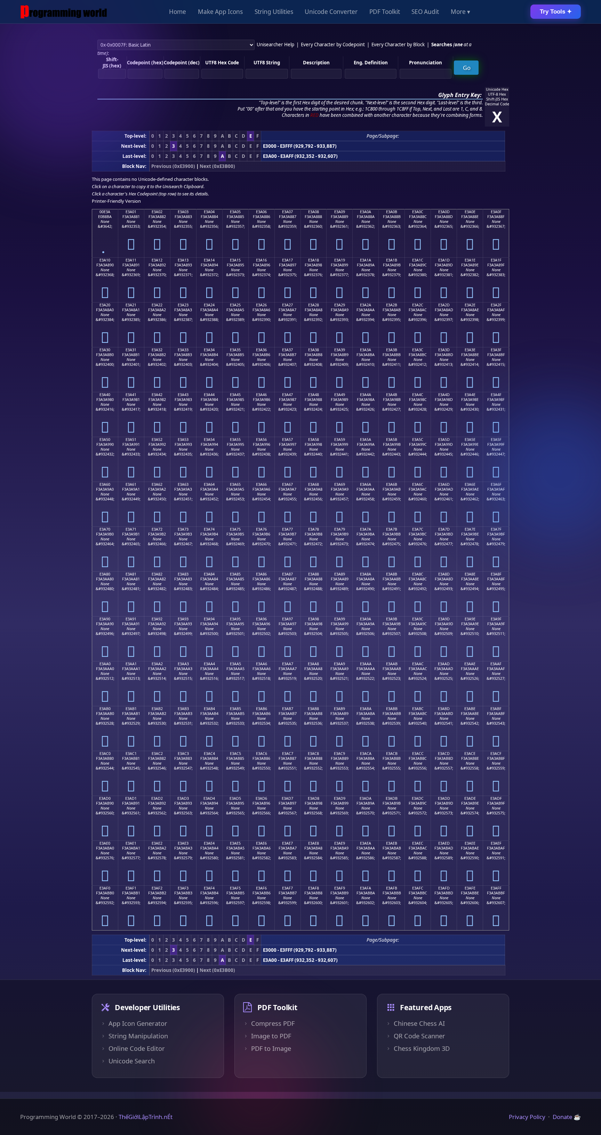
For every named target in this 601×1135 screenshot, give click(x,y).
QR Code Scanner (419, 1036)
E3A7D (444, 529)
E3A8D (444, 574)
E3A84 (209, 574)
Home (177, 12)
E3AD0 (105, 798)
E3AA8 (313, 663)
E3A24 (209, 305)
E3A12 (157, 260)
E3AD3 (183, 798)
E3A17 (287, 260)
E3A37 (287, 349)
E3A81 (131, 574)
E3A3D (444, 349)
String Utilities (274, 12)
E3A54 (209, 439)
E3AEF (496, 843)
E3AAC (418, 663)
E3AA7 (287, 663)
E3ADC (418, 798)
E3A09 (339, 211)
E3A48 (313, 394)
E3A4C (417, 394)
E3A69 (339, 484)
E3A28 (313, 305)
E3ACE (469, 753)
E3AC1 (131, 753)
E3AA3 (183, 663)
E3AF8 (313, 888)
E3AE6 (261, 843)
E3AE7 (287, 843)
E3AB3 (183, 708)
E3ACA (365, 753)
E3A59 (339, 439)
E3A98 (313, 619)
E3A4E (470, 394)
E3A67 (287, 484)
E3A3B (391, 349)
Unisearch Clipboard (182, 186)
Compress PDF (273, 1023)
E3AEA (365, 843)
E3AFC (417, 888)
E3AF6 (261, 888)
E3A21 (131, 305)
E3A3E (470, 349)
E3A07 (287, 211)
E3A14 (209, 260)
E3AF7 (287, 888)
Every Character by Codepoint (333, 44)
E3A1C (417, 260)
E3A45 (235, 394)
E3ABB (392, 708)
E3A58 (313, 439)
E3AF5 (235, 888)
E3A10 (104, 260)
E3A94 (209, 619)
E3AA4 (209, 663)
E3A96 (261, 619)
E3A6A (365, 484)
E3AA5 (235, 663)
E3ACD (444, 753)
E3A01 (131, 211)
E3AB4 (209, 708)
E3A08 (313, 211)
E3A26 (261, 305)
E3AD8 (313, 798)
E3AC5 (235, 753)
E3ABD (444, 708)
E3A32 (157, 349)
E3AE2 (157, 843)
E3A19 (339, 260)
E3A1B (391, 260)
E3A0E (470, 211)
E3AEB (391, 843)
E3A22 (157, 305)
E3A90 (104, 619)
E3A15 (235, 260)
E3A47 (287, 394)
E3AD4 (209, 798)
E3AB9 (339, 708)
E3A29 (339, 305)
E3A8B (391, 574)
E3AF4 (209, 888)
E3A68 (313, 484)
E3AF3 (183, 888)
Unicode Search (132, 1061)
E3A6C (417, 484)
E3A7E (470, 529)
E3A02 (157, 211)
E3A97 (287, 619)
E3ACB (392, 753)
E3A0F (496, 211)
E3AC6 (261, 753)
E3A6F (496, 484)
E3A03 (183, 211)
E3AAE (469, 663)
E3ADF (496, 798)
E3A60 (104, 484)
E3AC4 (209, 753)
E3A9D (444, 619)
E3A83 (183, 574)
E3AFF (496, 888)
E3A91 (131, 619)
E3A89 (339, 574)
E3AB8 (313, 708)
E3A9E (470, 619)
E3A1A (365, 260)
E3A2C (417, 305)
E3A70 (104, 529)
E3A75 (235, 529)
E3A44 (209, 394)
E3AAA (365, 663)
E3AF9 (339, 888)
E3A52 (157, 439)
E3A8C (417, 574)
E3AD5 (235, 798)
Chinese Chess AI (419, 1023)
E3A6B (391, 484)
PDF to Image (271, 1048)
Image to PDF (271, 1036)
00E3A (104, 211)
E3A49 (339, 394)
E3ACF (496, 753)
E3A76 (261, 529)
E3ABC (418, 708)
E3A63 (183, 484)
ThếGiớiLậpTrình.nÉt (146, 1117)
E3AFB (391, 888)
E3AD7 (287, 798)
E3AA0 (105, 663)
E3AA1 (131, 663)
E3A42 (157, 394)
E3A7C (417, 529)
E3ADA (365, 798)
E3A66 (261, 484)
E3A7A (365, 529)
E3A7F (496, 529)
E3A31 (131, 349)
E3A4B (391, 394)
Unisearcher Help (275, 44)
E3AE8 (313, 843)
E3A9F (496, 619)
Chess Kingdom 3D (422, 1048)
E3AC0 (105, 753)
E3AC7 (287, 753)
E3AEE (470, 843)
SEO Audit (425, 12)
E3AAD (444, 663)
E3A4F (496, 394)
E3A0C (417, 211)
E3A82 (157, 574)
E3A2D (444, 305)
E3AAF (496, 663)
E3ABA (365, 708)
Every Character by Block (398, 44)
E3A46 (261, 394)
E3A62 (157, 484)
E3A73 (183, 529)
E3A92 (157, 619)
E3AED (444, 843)
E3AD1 (131, 798)
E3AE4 (209, 843)
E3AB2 (157, 708)
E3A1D (444, 260)
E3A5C (417, 439)
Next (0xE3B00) (217, 166)
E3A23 (183, 305)
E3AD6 (261, 798)
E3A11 (131, 260)
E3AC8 (313, 753)
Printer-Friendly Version (116, 201)
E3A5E (470, 439)
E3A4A (365, 394)
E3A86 (261, 574)
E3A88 (313, 574)
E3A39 (339, 349)
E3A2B (391, 305)
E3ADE (470, 798)
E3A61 (131, 484)
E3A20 (104, 305)
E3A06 (261, 211)
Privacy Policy (527, 1117)
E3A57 (287, 439)
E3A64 (209, 484)
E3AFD (444, 888)
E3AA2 (157, 663)
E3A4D (444, 394)
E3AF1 (131, 888)
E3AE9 (339, 843)
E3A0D (444, 211)
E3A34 (209, 349)
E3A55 (235, 439)
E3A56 (261, 439)
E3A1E (470, 260)
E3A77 (287, 529)
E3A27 (287, 305)
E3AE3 (183, 843)
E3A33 (183, 349)
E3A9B (391, 619)
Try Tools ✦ (556, 11)
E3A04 (209, 211)
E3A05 (235, 211)
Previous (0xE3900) (173, 166)
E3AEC (417, 843)
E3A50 (104, 439)
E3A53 (183, 439)
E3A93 (183, 619)
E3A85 (235, 574)
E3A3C (417, 349)
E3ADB (392, 798)
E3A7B (391, 529)
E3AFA (365, 888)
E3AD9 (339, 798)
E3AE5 (235, 843)
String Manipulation (138, 1036)
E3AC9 (339, 753)
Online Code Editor (137, 1048)
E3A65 (235, 484)
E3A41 (131, 394)
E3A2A (365, 305)
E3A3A (365, 349)
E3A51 (131, 439)
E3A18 (313, 260)
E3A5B (391, 439)
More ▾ (460, 12)
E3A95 (235, 619)
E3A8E (470, 574)
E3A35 (235, 349)
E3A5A (365, 439)
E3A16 (261, 260)
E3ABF (496, 708)
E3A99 (339, 619)
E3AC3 (183, 753)
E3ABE (469, 708)
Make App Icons (220, 12)
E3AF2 (157, 888)
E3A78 (313, 529)
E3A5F (496, 439)
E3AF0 (104, 888)
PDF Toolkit (384, 12)
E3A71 (131, 529)
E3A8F (496, 574)
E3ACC (418, 753)
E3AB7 (287, 708)
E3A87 (287, 574)
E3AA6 (261, 663)
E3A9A (365, 619)
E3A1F (496, 260)
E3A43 (183, 394)
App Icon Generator (138, 1023)
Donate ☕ (567, 1117)
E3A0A (365, 211)
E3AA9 (339, 663)
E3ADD (444, 798)
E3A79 (339, 529)
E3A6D (444, 484)
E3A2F (496, 305)
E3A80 (104, 574)
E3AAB (392, 663)
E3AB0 (105, 708)
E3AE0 (104, 843)
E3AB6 (261, 708)
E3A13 (183, 260)
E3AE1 (131, 843)
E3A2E (470, 305)
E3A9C (417, 619)
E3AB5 (235, 708)
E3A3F (496, 349)
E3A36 (261, 349)
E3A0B (391, 211)
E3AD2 (157, 798)
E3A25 (235, 305)
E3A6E (470, 484)
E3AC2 (157, 753)
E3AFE (470, 888)
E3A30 (104, 349)
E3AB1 (131, 708)
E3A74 (209, 529)
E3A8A (365, 574)
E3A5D (444, 439)
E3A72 (157, 529)
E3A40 (104, 394)
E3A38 (313, 349)
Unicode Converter (331, 12)
